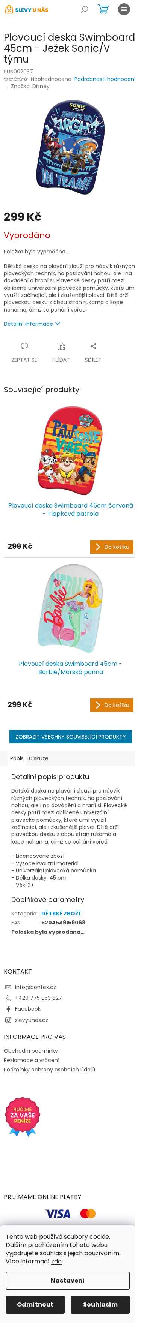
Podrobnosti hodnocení (105, 79)
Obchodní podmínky (31, 1051)
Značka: (30, 86)
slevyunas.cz (31, 1020)
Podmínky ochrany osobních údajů (49, 1069)
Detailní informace (28, 324)
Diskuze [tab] (39, 758)
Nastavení (68, 1280)
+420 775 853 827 (38, 998)
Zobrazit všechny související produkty (70, 736)
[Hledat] (84, 9)
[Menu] (124, 9)
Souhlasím (100, 1304)
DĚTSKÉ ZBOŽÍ (60, 913)
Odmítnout (35, 1304)
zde (56, 1261)
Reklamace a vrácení (31, 1060)
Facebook (28, 1009)
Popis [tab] (17, 758)
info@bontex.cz (35, 987)
